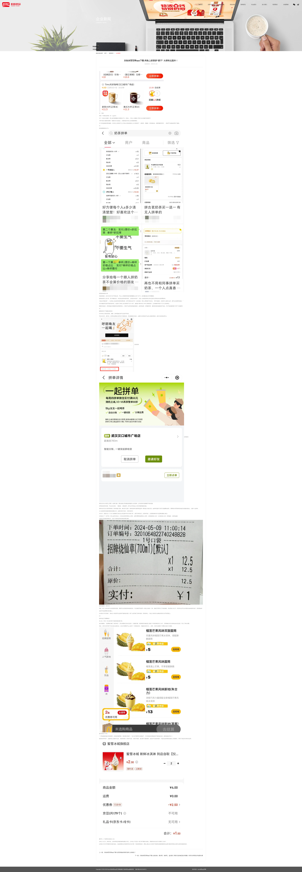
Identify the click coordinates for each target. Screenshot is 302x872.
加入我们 (264, 4)
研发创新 (232, 4)
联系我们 (275, 4)
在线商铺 (285, 4)
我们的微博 (298, 5)
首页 (105, 53)
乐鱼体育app (11, 5)
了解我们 (200, 4)
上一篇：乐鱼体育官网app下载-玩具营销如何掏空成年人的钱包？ (117, 852)
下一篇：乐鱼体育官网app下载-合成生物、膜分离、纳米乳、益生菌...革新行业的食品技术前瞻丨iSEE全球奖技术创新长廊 (169, 855)
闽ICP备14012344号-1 (141, 869)
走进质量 (221, 4)
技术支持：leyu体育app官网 (199, 869)
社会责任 (253, 4)
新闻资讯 (243, 4)
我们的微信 (294, 5)
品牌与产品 (211, 4)
